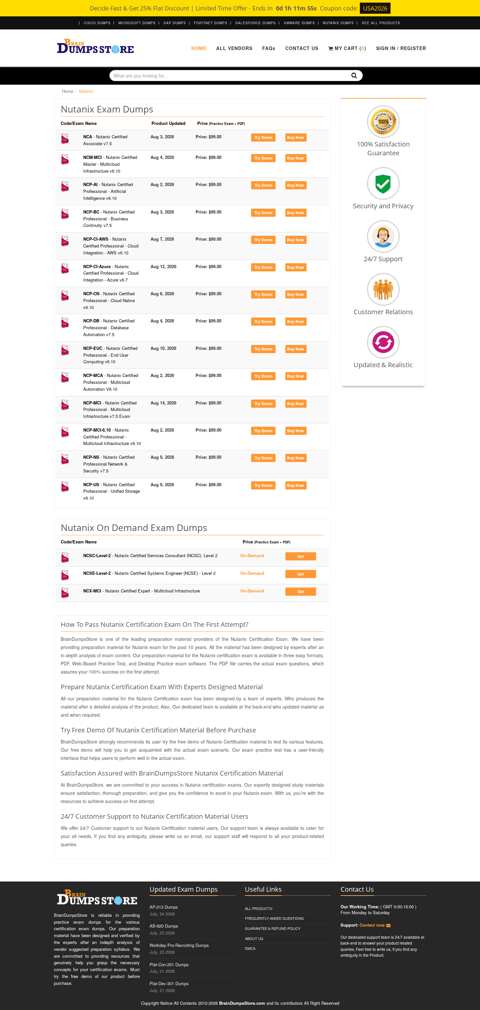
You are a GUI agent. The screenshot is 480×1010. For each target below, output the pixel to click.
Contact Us (301, 48)
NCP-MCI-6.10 (112, 437)
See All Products (381, 23)
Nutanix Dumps (338, 23)
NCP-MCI (109, 409)
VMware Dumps (299, 23)
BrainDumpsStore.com (242, 1003)
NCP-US (111, 491)
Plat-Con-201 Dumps (169, 964)
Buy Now (295, 137)
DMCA (250, 948)
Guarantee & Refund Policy (272, 928)
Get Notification (300, 556)
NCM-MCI (110, 164)
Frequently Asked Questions (274, 918)
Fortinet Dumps (211, 23)
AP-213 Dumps (164, 907)
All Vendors (234, 48)
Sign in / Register (401, 48)
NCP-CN (109, 300)
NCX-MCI (141, 591)
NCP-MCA (110, 382)
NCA (105, 139)
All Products (258, 908)
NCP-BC (109, 219)
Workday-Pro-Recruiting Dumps (179, 945)
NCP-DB (109, 327)
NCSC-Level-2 (150, 555)
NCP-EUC (110, 355)
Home (198, 48)
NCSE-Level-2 (149, 573)
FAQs (269, 48)
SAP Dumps (175, 23)
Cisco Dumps (97, 23)
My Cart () (349, 48)
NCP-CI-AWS (110, 246)
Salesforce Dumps (255, 23)
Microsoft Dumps (137, 23)
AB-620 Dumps (164, 926)
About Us (254, 938)
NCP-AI (108, 191)
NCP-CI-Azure (110, 273)
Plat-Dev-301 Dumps (169, 983)
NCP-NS (109, 464)
